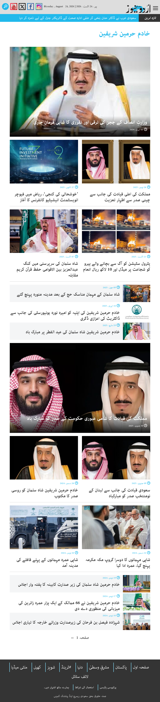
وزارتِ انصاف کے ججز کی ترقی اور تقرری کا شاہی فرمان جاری (90, 122)
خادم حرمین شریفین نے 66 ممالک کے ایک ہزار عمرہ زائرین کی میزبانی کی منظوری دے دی (69, 606)
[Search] (5, 6)
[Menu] (155, 8)
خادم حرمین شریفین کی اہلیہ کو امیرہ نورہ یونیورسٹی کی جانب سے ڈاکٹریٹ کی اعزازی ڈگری (65, 316)
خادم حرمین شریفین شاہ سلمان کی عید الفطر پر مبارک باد (73, 332)
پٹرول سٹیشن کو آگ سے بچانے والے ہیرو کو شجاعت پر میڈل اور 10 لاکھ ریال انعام (116, 267)
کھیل (37, 667)
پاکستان (121, 667)
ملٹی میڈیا (19, 667)
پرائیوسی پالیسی (108, 687)
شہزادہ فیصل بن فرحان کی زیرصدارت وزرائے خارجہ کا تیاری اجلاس (66, 622)
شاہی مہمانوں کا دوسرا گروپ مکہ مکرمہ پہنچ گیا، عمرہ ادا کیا (117, 563)
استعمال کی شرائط (84, 687)
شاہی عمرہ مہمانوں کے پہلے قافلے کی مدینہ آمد (47, 563)
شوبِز (51, 667)
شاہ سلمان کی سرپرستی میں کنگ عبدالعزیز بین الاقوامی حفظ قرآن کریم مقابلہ (47, 269)
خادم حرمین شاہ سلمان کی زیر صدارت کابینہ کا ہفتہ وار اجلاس (69, 584)
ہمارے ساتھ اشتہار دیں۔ (56, 687)
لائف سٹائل (80, 677)
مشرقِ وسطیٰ (99, 667)
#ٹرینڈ (66, 667)
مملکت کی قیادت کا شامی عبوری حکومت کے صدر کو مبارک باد (87, 418)
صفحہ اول (141, 667)
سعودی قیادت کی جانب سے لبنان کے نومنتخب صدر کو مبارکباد (119, 493)
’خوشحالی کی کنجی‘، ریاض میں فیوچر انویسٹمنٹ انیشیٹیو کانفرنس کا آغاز (46, 197)
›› (72, 638)
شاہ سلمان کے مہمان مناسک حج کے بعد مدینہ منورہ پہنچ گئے (68, 294)
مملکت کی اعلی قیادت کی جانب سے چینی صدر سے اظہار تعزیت (120, 197)
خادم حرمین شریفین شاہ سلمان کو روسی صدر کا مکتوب (44, 493)
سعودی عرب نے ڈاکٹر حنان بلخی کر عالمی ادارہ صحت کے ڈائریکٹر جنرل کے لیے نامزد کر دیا (77, 17)
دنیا (80, 667)
